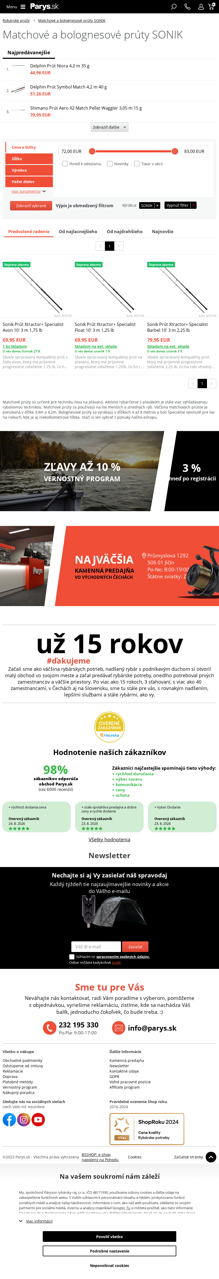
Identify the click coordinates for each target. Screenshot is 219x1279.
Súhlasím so (85, 956)
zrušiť (116, 962)
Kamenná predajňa (127, 1060)
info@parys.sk (152, 1028)
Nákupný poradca (18, 1092)
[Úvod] (44, 6)
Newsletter (119, 1065)
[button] (201, 7)
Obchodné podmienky (22, 1060)
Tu (128, 1207)
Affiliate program (125, 1087)
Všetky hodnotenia (109, 839)
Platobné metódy (18, 1081)
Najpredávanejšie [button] (28, 52)
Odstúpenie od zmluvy (23, 1065)
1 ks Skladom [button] (15, 346)
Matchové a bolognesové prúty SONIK (71, 20)
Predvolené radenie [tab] (28, 231)
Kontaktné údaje (124, 1071)
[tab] (29, 147)
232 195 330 (79, 1025)
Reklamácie (13, 1071)
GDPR (114, 1076)
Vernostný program (20, 1087)
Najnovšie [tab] (162, 231)
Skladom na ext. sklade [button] (96, 346)
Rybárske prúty (16, 20)
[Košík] (211, 7)
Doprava (10, 1076)
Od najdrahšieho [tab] (125, 231)
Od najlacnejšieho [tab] (78, 231)
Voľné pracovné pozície (130, 1081)
